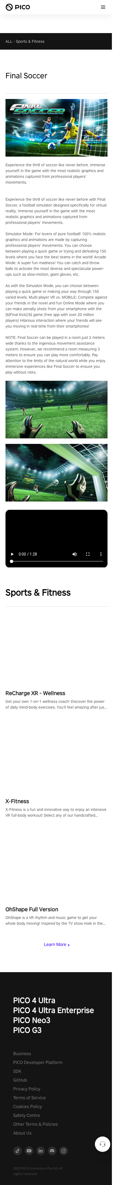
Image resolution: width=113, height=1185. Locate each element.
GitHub (20, 1080)
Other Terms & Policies (35, 1124)
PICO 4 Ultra (34, 1000)
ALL (8, 41)
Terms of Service (29, 1098)
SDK (17, 1071)
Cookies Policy (27, 1106)
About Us (22, 1133)
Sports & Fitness (30, 41)
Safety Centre (26, 1115)
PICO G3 (27, 1030)
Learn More (55, 944)
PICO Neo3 (31, 1020)
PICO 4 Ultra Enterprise (53, 1010)
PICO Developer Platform (38, 1062)
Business (22, 1054)
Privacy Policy (26, 1089)
